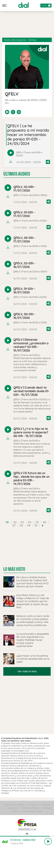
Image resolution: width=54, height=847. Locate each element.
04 (29, 522)
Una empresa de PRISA (27, 823)
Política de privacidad (30, 808)
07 (14, 525)
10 (36, 525)
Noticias (32, 39)
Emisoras (33, 805)
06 (44, 522)
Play (48, 841)
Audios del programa (15, 39)
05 (37, 522)
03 (22, 522)
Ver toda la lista (27, 671)
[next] (43, 525)
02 (15, 522)
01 (7, 522)
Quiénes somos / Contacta (14, 805)
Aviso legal (46, 805)
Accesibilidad (12, 808)
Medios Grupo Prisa (27, 829)
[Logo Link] (23, 5)
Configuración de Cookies (32, 811)
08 (21, 525)
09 (28, 525)
